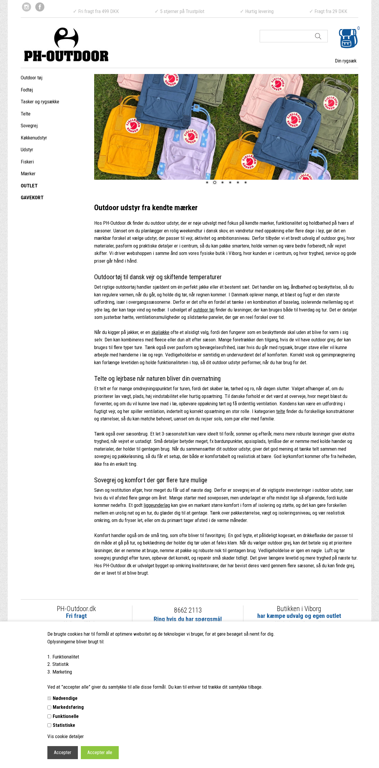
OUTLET (29, 186)
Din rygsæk (345, 61)
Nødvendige (65, 698)
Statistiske (64, 725)
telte (280, 411)
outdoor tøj (203, 310)
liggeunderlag (157, 505)
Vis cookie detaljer (65, 736)
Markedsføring (68, 707)
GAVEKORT (32, 197)
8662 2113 (188, 610)
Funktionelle (66, 716)
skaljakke (160, 332)
